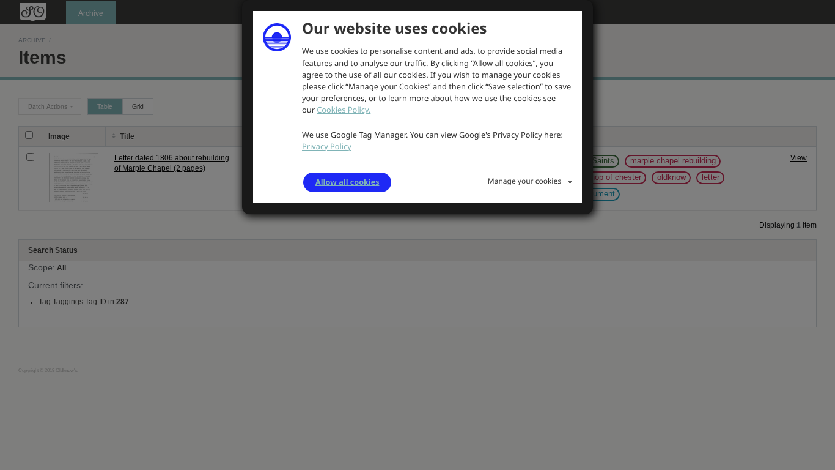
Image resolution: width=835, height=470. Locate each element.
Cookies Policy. (343, 109)
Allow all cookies (347, 181)
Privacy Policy (326, 146)
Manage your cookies (524, 181)
